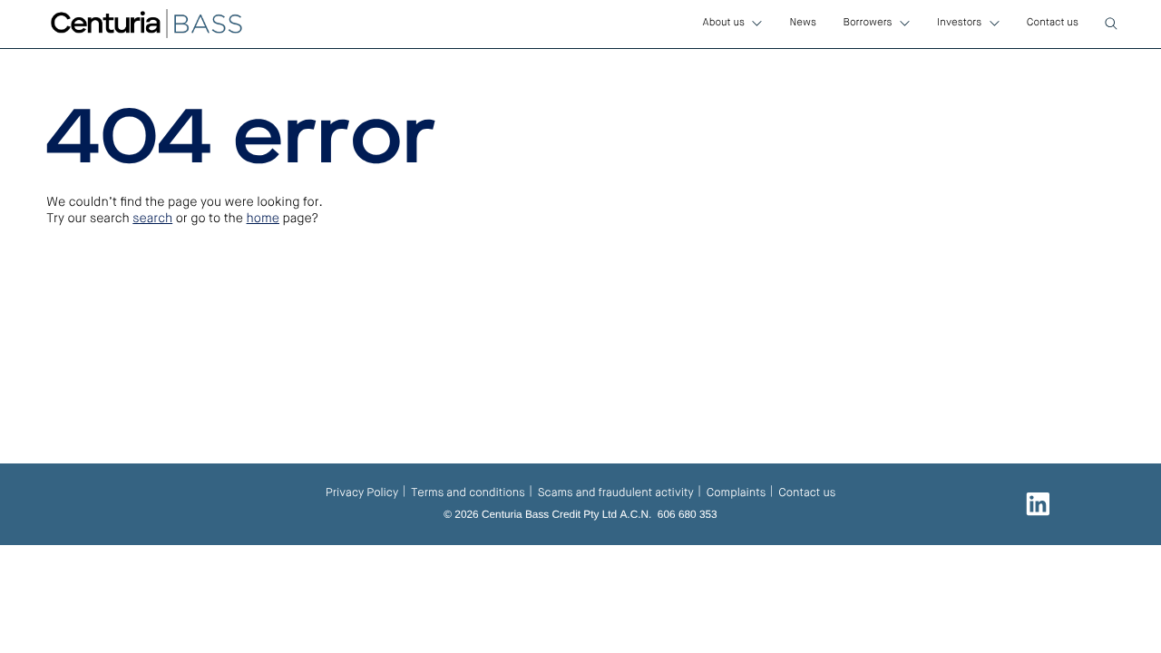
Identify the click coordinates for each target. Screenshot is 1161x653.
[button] (1110, 24)
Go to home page (126, 323)
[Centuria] (146, 23)
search (152, 219)
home (263, 219)
